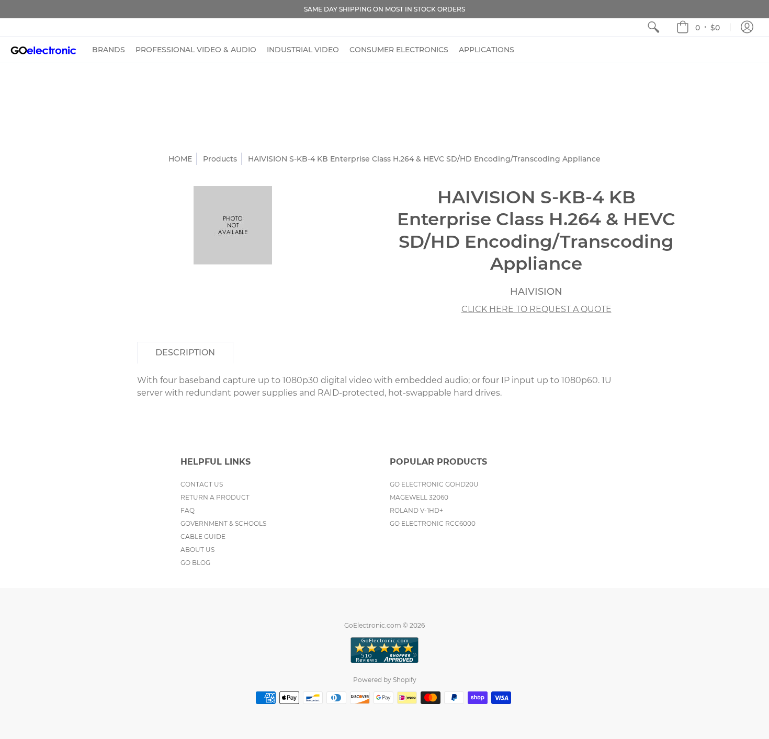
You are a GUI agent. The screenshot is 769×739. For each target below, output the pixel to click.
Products (220, 159)
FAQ (187, 510)
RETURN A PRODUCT (215, 497)
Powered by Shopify (384, 680)
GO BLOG (195, 563)
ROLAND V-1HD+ (416, 510)
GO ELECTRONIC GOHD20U (434, 484)
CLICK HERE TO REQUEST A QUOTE (536, 309)
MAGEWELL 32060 (419, 497)
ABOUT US (197, 549)
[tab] (185, 353)
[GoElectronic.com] (43, 50)
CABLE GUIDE (202, 536)
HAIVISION (536, 291)
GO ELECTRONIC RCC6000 (433, 523)
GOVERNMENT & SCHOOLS (223, 523)
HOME (180, 159)
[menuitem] (653, 27)
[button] (698, 27)
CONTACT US (201, 484)
